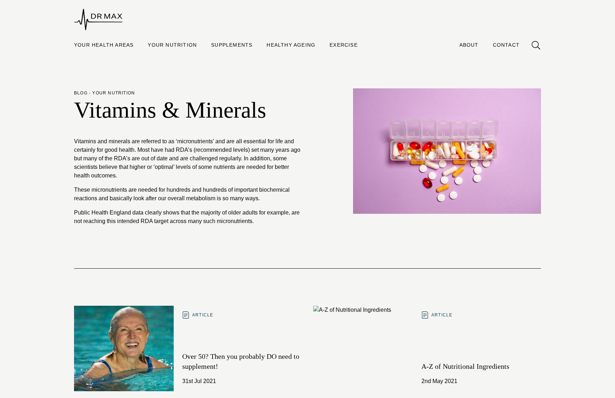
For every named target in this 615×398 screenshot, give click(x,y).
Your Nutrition (172, 45)
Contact (506, 45)
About (469, 45)
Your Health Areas (103, 45)
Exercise (344, 45)
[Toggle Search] (536, 45)
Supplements (231, 45)
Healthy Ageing (291, 45)
